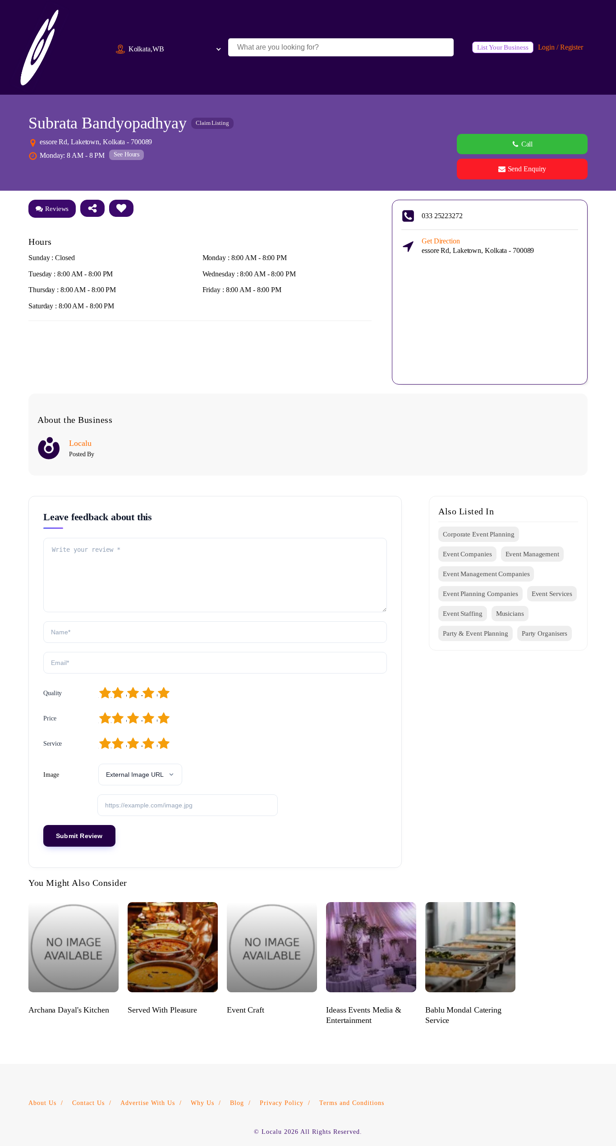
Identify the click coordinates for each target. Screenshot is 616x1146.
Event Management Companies (486, 574)
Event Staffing (463, 613)
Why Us (202, 1103)
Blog (237, 1103)
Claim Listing (212, 122)
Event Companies (467, 554)
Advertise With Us (147, 1103)
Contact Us (88, 1103)
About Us (42, 1103)
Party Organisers (544, 633)
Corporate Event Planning (479, 534)
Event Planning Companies (480, 593)
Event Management (532, 554)
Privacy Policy (281, 1103)
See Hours (126, 154)
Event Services (552, 593)
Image (51, 774)
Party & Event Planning (475, 633)
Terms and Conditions (351, 1103)
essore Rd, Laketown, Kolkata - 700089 (478, 245)
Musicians (510, 613)
